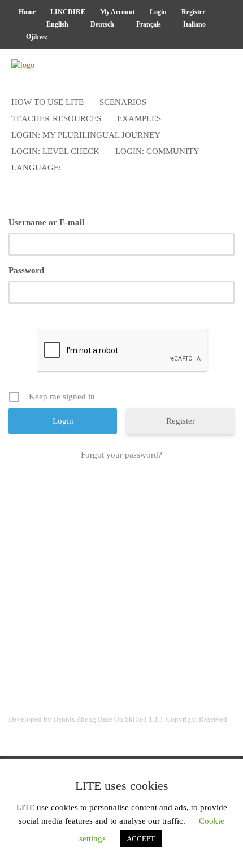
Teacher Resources (56, 118)
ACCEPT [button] (141, 838)
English (56, 24)
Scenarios (122, 102)
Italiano (193, 24)
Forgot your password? (121, 454)
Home (27, 12)
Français (147, 24)
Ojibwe (35, 37)
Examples (139, 118)
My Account (117, 12)
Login (158, 12)
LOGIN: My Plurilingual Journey (85, 134)
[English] (21, 24)
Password (26, 270)
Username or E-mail (46, 222)
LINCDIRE (67, 12)
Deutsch (101, 24)
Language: (37, 167)
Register (193, 12)
